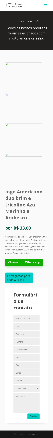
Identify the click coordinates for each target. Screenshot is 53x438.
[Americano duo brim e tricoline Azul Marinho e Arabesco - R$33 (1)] (23, 64)
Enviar (33, 416)
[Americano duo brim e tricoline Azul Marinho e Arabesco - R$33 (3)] (23, 125)
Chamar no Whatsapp (24, 262)
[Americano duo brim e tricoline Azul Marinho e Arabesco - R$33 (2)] (23, 95)
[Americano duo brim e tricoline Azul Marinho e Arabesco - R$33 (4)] (23, 156)
